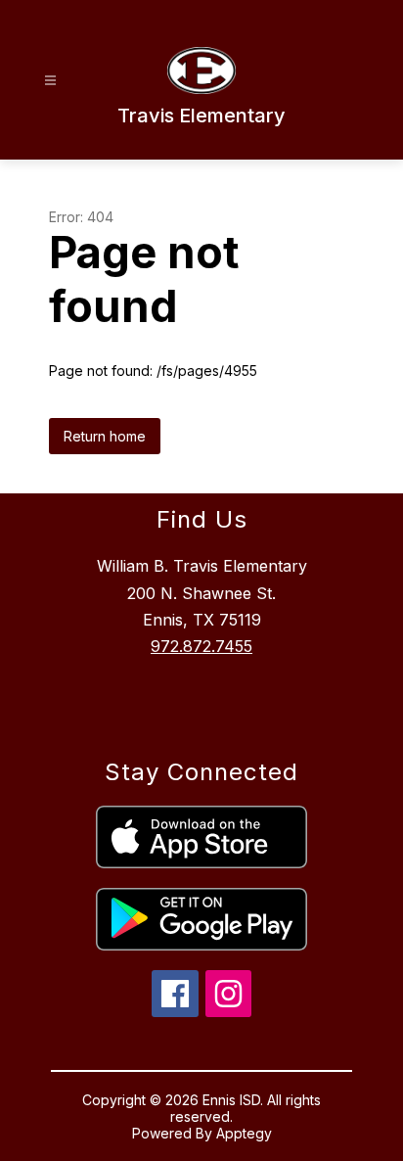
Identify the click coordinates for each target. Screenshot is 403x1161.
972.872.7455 (201, 646)
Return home (105, 436)
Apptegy (244, 1133)
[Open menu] (50, 81)
